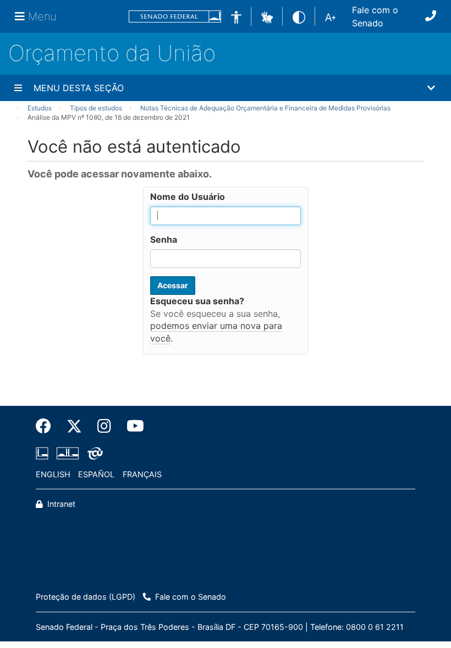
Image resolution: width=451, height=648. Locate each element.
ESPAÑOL (96, 474)
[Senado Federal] (175, 16)
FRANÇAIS (142, 474)
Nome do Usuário (187, 196)
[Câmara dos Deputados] (44, 453)
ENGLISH (53, 474)
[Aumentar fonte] (330, 16)
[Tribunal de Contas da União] (93, 453)
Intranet (60, 504)
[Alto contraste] (299, 16)
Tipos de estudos (96, 108)
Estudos (40, 108)
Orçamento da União (112, 53)
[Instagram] (104, 426)
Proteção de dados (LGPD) (85, 596)
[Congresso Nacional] (67, 453)
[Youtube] (131, 426)
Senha (163, 239)
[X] (74, 426)
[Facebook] (47, 426)
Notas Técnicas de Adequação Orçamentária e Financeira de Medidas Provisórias (265, 108)
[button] (267, 15)
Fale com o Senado (375, 16)
